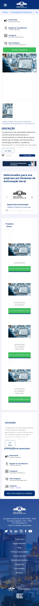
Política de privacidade (19, 552)
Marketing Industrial (19, 560)
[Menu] (5, 5)
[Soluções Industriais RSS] (11, 531)
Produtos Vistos (10, 225)
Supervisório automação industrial (19, 347)
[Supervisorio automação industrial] (7, 110)
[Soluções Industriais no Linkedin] (16, 531)
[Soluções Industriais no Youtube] (30, 531)
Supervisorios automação (19, 304)
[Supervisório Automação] (19, 194)
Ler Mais (7, 151)
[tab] (6, 210)
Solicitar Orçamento (19, 50)
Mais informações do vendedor (19, 493)
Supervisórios (19, 263)
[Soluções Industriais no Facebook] (25, 531)
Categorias (19, 564)
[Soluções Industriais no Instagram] (21, 531)
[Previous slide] (7, 197)
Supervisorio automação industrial (19, 391)
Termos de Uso (19, 556)
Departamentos (19, 543)
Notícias (19, 572)
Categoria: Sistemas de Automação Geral (19, 207)
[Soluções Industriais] (21, 4)
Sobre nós (19, 539)
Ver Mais (18, 488)
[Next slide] (32, 197)
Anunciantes (19, 568)
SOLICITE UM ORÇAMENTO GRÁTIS (19, 269)
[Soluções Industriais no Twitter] (6, 531)
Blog (19, 547)
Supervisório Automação (17, 204)
